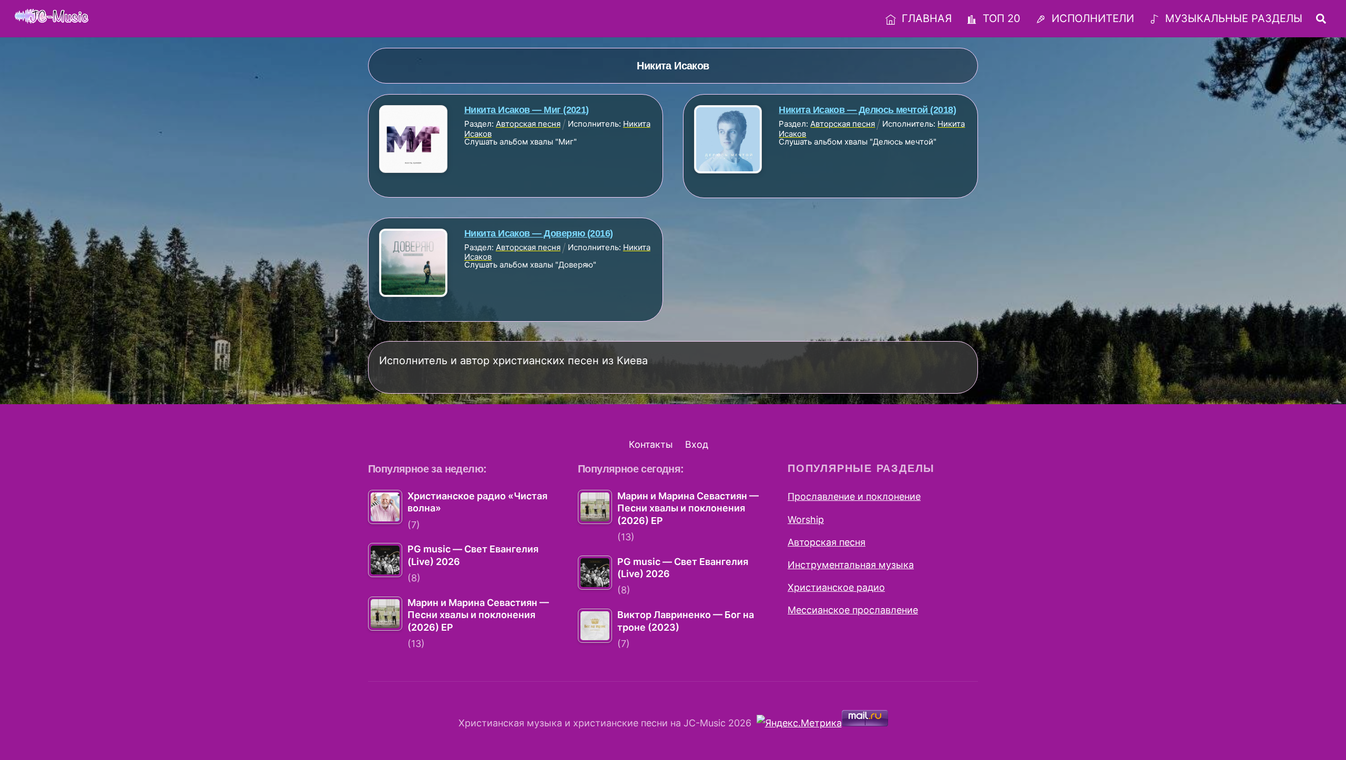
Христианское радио (836, 587)
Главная (925, 18)
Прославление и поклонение (854, 496)
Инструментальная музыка (851, 564)
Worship (806, 519)
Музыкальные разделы (1232, 18)
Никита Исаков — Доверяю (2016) (538, 233)
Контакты (651, 444)
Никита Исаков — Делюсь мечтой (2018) (867, 110)
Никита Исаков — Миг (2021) (526, 110)
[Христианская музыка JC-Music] (51, 17)
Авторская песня (826, 542)
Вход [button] (696, 444)
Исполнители (1091, 18)
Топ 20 (1000, 18)
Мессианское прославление (853, 609)
